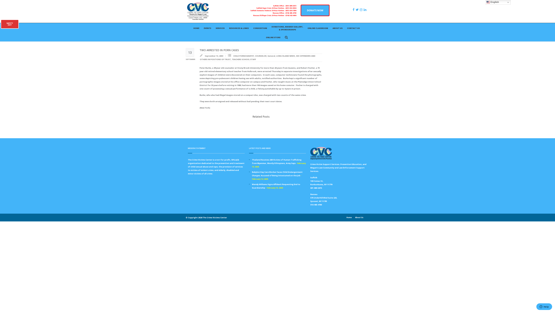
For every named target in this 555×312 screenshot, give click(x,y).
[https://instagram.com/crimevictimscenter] (361, 9)
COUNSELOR (261, 56)
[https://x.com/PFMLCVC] (357, 9)
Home (196, 28)
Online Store (273, 37)
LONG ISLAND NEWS (285, 56)
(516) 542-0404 (290, 15)
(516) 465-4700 (290, 13)
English (494, 2)
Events (207, 28)
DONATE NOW (315, 10)
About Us (338, 28)
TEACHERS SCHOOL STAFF (244, 59)
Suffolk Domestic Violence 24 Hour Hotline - (267, 11)
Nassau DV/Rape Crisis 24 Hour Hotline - (269, 15)
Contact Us (353, 28)
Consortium (260, 28)
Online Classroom (318, 28)
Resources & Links (239, 28)
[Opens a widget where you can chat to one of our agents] (544, 307)
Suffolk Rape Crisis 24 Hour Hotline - (270, 8)
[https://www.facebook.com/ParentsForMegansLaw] (354, 9)
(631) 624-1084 (290, 11)
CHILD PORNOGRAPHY (243, 56)
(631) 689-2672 (290, 6)
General (271, 56)
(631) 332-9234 (290, 8)
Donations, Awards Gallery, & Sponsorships (287, 28)
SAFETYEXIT (10, 24)
